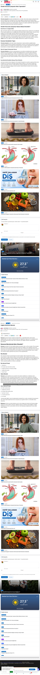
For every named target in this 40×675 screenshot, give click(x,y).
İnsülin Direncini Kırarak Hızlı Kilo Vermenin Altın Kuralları (11, 144)
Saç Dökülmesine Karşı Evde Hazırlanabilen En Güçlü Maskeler (12, 121)
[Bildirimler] (38, 2)
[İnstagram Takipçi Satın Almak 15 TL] (20, 315)
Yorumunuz (6, 223)
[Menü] (2, 2)
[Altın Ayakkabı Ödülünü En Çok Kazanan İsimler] (20, 249)
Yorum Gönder (4, 239)
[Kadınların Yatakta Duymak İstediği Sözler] (20, 302)
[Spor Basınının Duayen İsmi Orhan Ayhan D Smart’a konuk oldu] (20, 286)
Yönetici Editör (6, 9)
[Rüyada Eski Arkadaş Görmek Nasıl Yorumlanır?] (20, 290)
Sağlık (2, 96)
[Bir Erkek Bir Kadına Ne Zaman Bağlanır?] (20, 587)
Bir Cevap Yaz (4, 219)
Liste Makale (6, 328)
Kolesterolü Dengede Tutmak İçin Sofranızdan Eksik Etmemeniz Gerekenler (15, 214)
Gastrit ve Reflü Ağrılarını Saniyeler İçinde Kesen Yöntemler (12, 167)
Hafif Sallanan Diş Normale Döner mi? (8, 190)
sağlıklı (2, 38)
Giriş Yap (10, 239)
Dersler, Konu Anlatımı (25, 662)
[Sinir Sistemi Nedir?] (20, 311)
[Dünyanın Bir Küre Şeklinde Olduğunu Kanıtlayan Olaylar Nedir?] (20, 294)
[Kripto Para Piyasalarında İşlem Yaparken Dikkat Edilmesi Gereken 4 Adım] (20, 278)
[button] (9, 4)
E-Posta (22, 232)
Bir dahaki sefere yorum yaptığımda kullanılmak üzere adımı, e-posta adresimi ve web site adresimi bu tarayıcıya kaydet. (18, 574)
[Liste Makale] (7, 1)
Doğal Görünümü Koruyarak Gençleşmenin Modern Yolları (12, 97)
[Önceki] (1, 249)
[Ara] (33, 2)
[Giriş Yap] (36, 2)
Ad (2, 232)
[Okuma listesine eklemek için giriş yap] (20, 17)
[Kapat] (36, 668)
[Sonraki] (38, 249)
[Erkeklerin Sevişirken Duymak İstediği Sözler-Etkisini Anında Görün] (20, 307)
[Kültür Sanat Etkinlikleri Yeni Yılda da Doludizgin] (20, 282)
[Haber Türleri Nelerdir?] (20, 298)
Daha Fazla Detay (20, 270)
